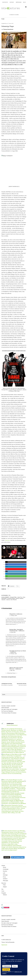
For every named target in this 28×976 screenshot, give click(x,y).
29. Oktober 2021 (13, 653)
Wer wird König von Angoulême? (7, 684)
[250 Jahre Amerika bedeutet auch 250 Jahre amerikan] (14, 842)
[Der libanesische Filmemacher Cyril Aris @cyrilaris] (14, 817)
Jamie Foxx (19, 597)
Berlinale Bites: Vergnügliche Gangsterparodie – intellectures (16, 630)
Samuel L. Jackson (5, 599)
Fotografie (3, 893)
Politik (4, 884)
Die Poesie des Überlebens (7, 711)
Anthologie (5, 875)
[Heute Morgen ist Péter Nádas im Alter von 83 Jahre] (14, 766)
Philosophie (5, 880)
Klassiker (5, 871)
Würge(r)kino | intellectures (15, 614)
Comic (2, 891)
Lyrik (4, 873)
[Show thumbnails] (14, 186)
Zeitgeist (5, 886)
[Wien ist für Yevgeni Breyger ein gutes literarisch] (14, 791)
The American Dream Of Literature (8, 712)
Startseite (5, 2)
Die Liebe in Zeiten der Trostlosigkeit (9, 709)
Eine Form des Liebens (22, 684)
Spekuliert (7, 540)
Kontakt (12, 2)
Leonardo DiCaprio (11, 598)
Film (2, 19)
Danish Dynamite (5, 707)
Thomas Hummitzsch (8, 29)
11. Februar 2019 (13, 615)
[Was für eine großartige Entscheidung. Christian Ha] (14, 740)
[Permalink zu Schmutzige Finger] (14, 48)
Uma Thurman (13, 599)
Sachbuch (5, 878)
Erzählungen (5, 869)
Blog (24, 2)
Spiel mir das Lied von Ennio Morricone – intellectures (16, 668)
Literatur (3, 865)
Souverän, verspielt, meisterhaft (8, 705)
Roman (4, 867)
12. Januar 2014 (10, 23)
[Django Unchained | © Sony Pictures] (14, 164)
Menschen (3, 883)
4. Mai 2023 (12, 670)
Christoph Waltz (13, 597)
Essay (4, 876)
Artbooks (5, 894)
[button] (6, 562)
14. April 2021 (12, 632)
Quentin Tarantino (19, 598)
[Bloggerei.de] (5, 907)
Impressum (18, 2)
